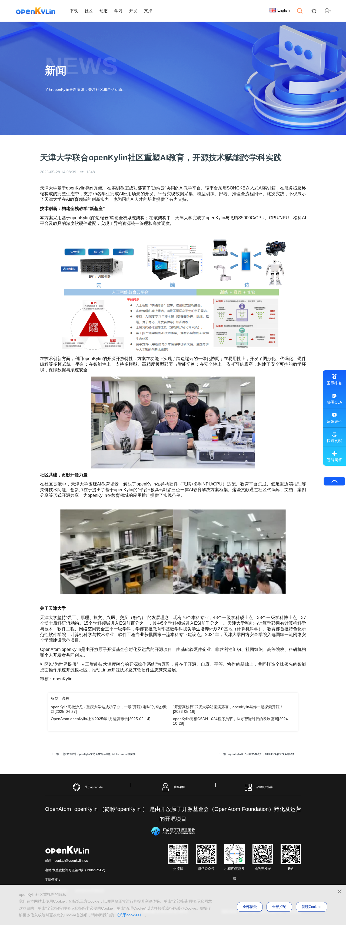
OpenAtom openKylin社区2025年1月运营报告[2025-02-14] (100, 719)
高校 (65, 698)
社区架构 (179, 787)
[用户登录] (328, 11)
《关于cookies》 (129, 915)
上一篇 (93, 754)
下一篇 (256, 754)
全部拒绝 (279, 907)
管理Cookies (311, 907)
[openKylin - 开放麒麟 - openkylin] (35, 11)
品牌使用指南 (265, 787)
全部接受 (250, 907)
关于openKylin (94, 787)
